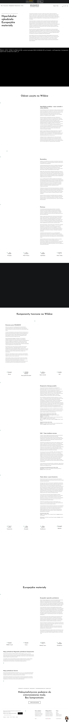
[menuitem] (2, 5)
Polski (35, 718)
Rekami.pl (41, 178)
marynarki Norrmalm (51, 112)
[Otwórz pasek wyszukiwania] (62, 6)
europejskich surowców (56, 125)
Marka (22, 5)
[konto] (64, 5)
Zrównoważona (5, 5)
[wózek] (67, 5)
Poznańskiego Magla (43, 221)
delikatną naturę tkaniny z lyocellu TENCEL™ (54, 498)
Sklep (2, 5)
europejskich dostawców (43, 125)
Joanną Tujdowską (58, 225)
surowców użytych (22, 672)
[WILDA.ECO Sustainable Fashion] (34, 6)
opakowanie (42, 118)
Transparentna (11, 5)
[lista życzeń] (65, 5)
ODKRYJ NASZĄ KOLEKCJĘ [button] (34, 702)
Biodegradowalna (18, 5)
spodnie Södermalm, (58, 112)
